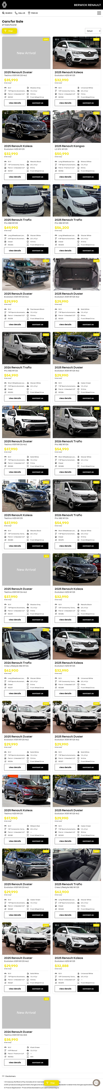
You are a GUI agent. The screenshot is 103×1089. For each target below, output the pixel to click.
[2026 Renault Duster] (26, 1012)
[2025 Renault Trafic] (26, 200)
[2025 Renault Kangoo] (77, 126)
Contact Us (37, 102)
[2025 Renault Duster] (26, 53)
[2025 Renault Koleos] (77, 53)
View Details (15, 102)
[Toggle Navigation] (99, 13)
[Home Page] (4, 4)
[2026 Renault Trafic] (26, 348)
